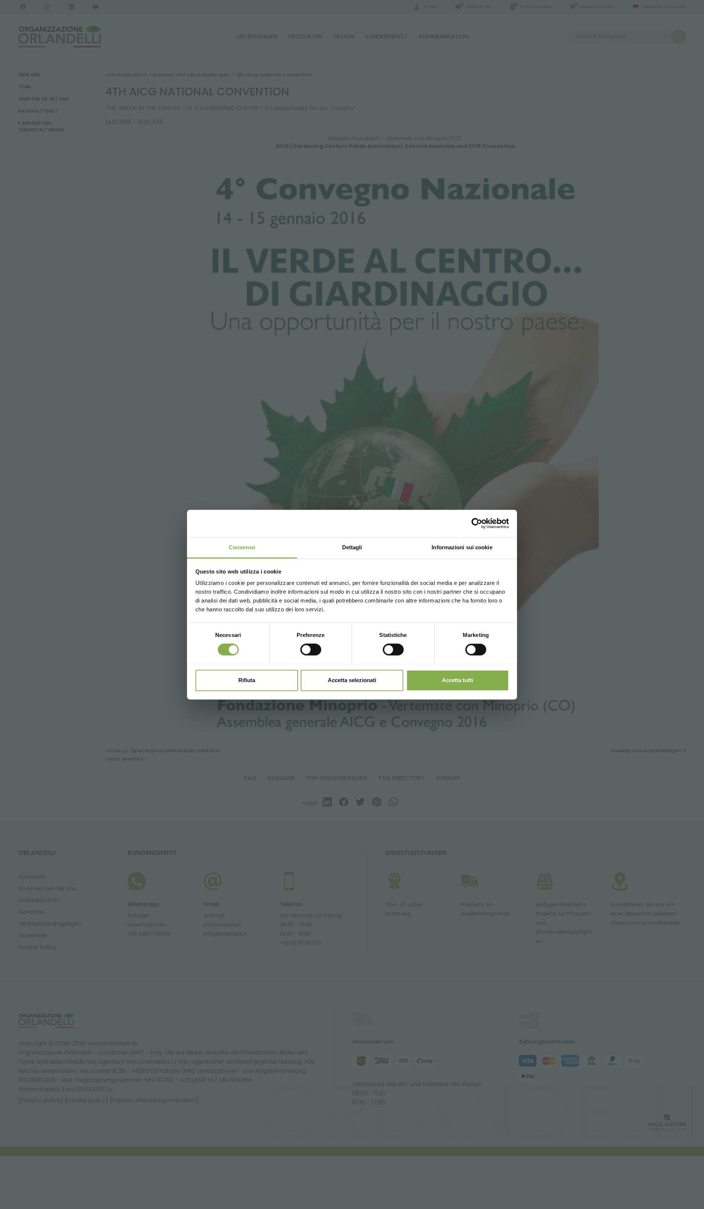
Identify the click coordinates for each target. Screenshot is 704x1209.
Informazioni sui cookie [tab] (462, 547)
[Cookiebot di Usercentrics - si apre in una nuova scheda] (477, 523)
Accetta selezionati (352, 680)
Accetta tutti (457, 680)
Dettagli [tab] (352, 547)
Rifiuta (246, 680)
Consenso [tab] (242, 547)
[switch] (310, 649)
